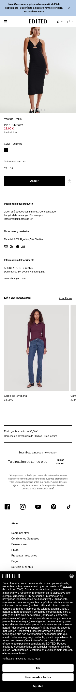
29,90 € (9, 128)
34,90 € (8, 400)
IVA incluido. (10, 132)
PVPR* (13, 124)
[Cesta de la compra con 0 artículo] (68, 21)
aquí (51, 488)
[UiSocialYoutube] (38, 506)
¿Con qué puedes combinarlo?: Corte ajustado (30, 211)
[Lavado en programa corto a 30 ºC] (6, 246)
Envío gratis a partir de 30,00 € (21, 431)
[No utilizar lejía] (12, 246)
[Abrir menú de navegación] (6, 21)
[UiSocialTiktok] (68, 506)
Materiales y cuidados (16, 231)
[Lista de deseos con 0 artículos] (58, 21)
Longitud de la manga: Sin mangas (23, 215)
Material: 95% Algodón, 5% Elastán (23, 239)
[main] (38, 241)
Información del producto (18, 204)
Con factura (50, 436)
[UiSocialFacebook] (7, 506)
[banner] (38, 8)
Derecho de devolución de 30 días (23, 436)
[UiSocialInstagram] (22, 506)
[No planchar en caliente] (23, 246)
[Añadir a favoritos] (70, 121)
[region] (38, 211)
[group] (38, 463)
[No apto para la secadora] (17, 246)
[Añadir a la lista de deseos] (70, 181)
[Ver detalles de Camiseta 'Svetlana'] (36, 348)
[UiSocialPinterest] (53, 506)
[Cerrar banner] (69, 8)
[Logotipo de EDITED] (38, 21)
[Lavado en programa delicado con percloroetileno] (29, 246)
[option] (6, 150)
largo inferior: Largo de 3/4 (18, 219)
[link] (14, 524)
